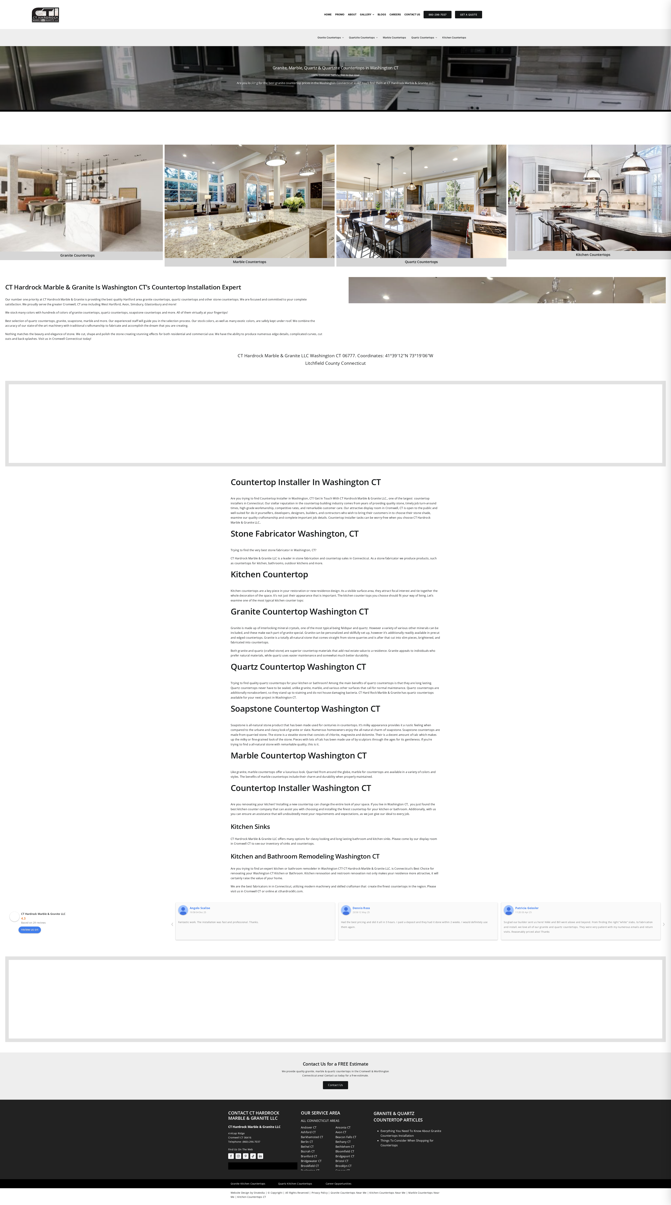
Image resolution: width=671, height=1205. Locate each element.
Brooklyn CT (344, 1166)
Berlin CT (307, 1142)
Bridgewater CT (311, 1161)
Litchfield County (322, 363)
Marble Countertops (249, 261)
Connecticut (353, 363)
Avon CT (341, 1132)
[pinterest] (245, 1156)
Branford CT (309, 1156)
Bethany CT (343, 1142)
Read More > (173, 149)
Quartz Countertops (421, 261)
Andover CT (308, 1127)
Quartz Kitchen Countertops (295, 1183)
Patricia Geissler (527, 908)
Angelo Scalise (200, 908)
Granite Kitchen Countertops (248, 1183)
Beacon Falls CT (346, 1137)
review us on (29, 929)
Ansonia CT (343, 1127)
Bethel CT (307, 1147)
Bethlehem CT (345, 1147)
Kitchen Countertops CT (251, 1197)
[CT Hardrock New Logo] (45, 5)
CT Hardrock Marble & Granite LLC (43, 914)
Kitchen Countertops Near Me (387, 1192)
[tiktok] (253, 1156)
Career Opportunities (339, 1183)
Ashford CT (308, 1132)
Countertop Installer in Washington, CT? (287, 498)
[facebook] (231, 1156)
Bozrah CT (308, 1151)
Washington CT (325, 355)
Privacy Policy (319, 1192)
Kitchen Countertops (593, 254)
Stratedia (259, 1192)
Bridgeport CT (345, 1156)
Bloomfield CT (345, 1151)
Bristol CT (342, 1161)
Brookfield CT (310, 1166)
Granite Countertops (77, 255)
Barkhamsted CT (312, 1137)
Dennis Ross (361, 908)
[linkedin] (260, 1156)
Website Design (240, 1192)
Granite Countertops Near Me (348, 1192)
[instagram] (238, 1156)
